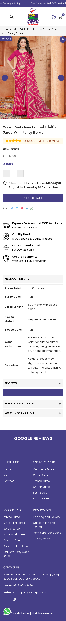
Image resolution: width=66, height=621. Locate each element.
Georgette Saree (43, 469)
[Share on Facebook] (12, 208)
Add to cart (33, 198)
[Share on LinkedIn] (26, 208)
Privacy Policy (41, 538)
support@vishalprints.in (31, 592)
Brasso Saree (41, 481)
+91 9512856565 (23, 585)
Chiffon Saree (41, 487)
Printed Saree (11, 517)
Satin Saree (40, 492)
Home (5, 29)
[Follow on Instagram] (14, 599)
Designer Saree (12, 540)
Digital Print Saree (14, 523)
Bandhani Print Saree (16, 546)
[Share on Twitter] (16, 208)
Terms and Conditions (47, 532)
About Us (9, 475)
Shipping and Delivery (46, 517)
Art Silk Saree (41, 498)
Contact (8, 481)
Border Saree (11, 528)
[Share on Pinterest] (21, 208)
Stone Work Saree (14, 534)
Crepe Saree (41, 475)
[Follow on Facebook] (5, 599)
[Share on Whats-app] (31, 208)
